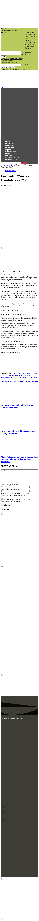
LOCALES (9, 143)
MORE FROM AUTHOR (28, 382)
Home (3, 165)
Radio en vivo (29, 44)
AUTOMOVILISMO (12, 157)
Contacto (28, 40)
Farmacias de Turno (31, 36)
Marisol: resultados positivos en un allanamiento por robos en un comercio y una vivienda (19, 376)
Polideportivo (10, 151)
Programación (29, 32)
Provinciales (10, 147)
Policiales (9, 149)
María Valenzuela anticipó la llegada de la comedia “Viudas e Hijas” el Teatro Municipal (19, 459)
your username (26, 52)
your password (26, 54)
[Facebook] (4, 194)
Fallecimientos (29, 38)
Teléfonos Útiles (30, 34)
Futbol (7, 153)
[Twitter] (12, 194)
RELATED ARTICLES (10, 382)
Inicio (7, 141)
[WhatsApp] (27, 194)
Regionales (9, 145)
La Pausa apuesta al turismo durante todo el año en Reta (17, 406)
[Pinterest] (20, 194)
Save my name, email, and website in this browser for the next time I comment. (19, 500)
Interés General (11, 159)
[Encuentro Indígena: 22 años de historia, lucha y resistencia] (12, 427)
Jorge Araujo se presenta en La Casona (24, 373)
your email (24, 65)
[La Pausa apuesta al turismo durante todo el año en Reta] (12, 401)
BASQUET (9, 155)
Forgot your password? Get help (12, 59)
